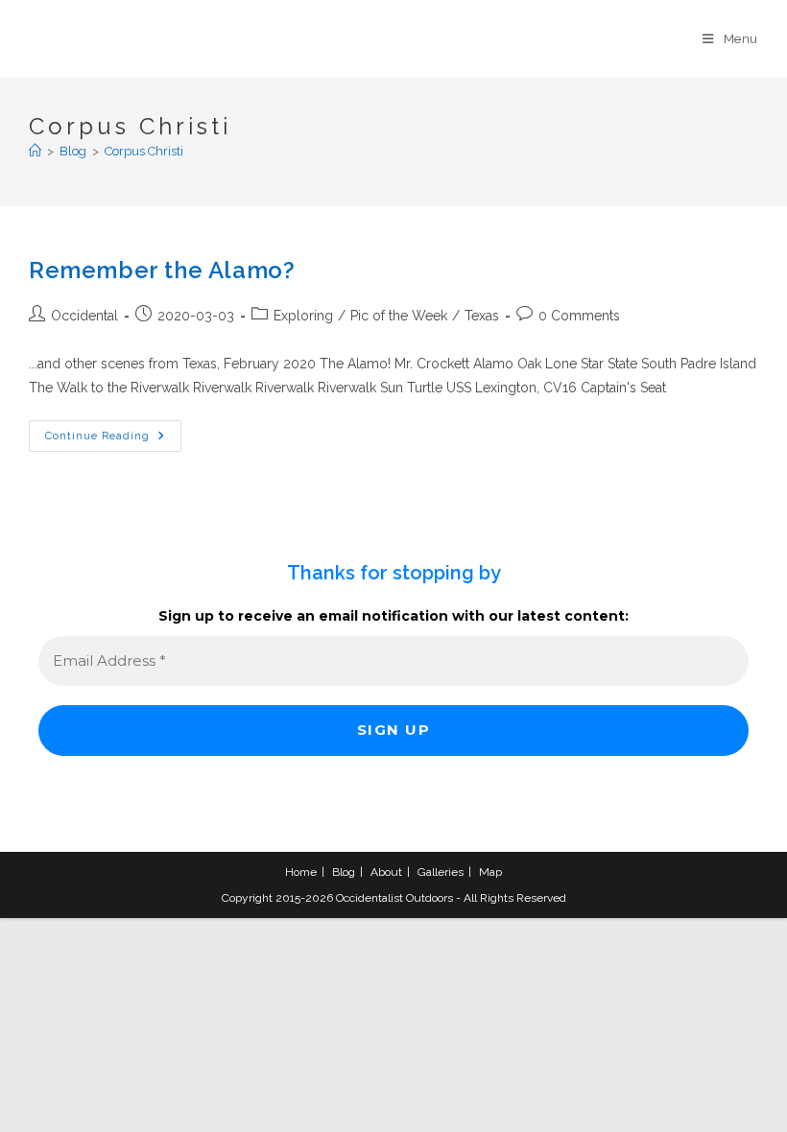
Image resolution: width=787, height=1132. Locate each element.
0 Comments (579, 315)
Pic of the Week (398, 315)
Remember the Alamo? (162, 270)
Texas (482, 315)
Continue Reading (113, 440)
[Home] (35, 151)
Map (490, 872)
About (386, 872)
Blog (343, 872)
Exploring (303, 315)
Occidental (84, 315)
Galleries (440, 872)
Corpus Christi (144, 151)
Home (301, 872)
